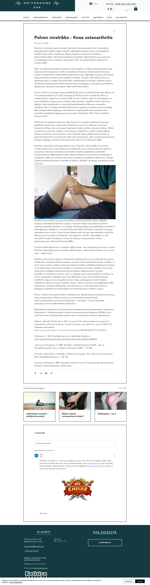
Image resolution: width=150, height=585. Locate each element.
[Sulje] (147, 581)
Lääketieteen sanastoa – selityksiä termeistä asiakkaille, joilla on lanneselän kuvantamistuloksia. (37, 414)
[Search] (126, 10)
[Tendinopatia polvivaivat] (110, 401)
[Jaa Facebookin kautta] (35, 373)
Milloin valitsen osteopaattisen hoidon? (73, 414)
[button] (136, 8)
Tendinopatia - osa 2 (107, 413)
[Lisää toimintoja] (114, 31)
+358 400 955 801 (125, 4)
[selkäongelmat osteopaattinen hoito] (75, 401)
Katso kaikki (123, 388)
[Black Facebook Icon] (108, 9)
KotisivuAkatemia (41, 568)
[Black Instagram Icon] (111, 9)
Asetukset (128, 581)
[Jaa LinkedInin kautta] (46, 373)
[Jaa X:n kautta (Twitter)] (41, 373)
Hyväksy (140, 581)
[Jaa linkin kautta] (52, 373)
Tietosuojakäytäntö (15, 582)
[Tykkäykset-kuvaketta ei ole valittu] (41, 513)
